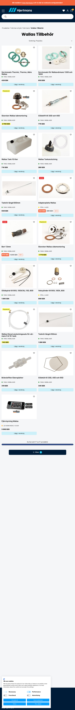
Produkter (6, 28)
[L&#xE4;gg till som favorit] (34, 47)
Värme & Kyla (16, 28)
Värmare (26, 28)
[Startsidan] (20, 10)
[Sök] (5, 16)
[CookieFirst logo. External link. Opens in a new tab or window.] (4, 679)
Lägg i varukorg (19, 84)
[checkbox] (5, 692)
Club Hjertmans (27, 3)
